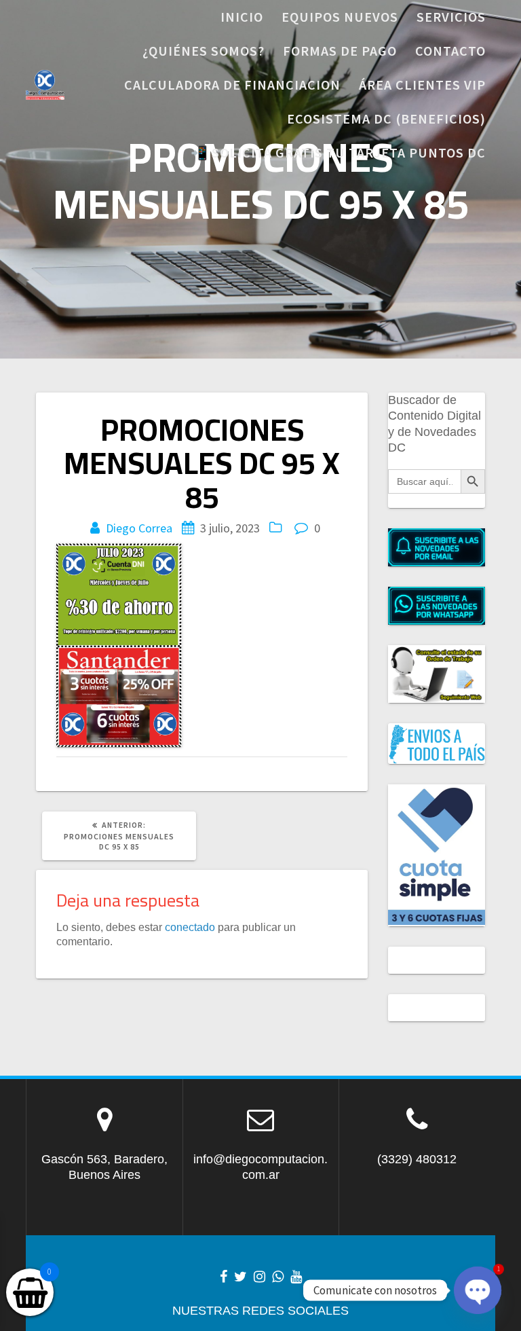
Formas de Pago (340, 50)
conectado (190, 927)
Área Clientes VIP (422, 84)
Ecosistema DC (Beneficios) (386, 118)
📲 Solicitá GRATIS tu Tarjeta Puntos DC (338, 152)
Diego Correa (139, 528)
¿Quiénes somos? (203, 50)
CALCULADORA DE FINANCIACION (232, 84)
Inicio (241, 16)
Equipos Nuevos (340, 16)
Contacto (450, 50)
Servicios (451, 16)
